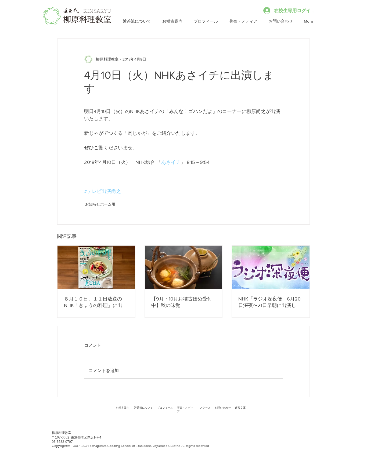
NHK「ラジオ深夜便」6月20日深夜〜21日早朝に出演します (269, 302)
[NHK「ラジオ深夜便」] (271, 267)
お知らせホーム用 (100, 204)
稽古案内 (122, 407)
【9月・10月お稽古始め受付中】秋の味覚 (181, 302)
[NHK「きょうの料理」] (96, 267)
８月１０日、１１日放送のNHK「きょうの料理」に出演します (95, 302)
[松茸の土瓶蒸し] (183, 267)
